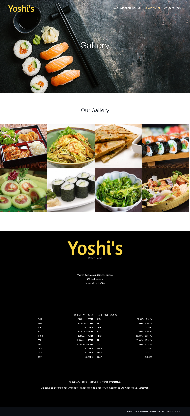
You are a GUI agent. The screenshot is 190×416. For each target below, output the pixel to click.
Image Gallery (154, 8)
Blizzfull (116, 382)
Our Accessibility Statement (135, 387)
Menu (140, 8)
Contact (169, 8)
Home (115, 8)
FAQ (179, 8)
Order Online (127, 8)
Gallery (161, 411)
